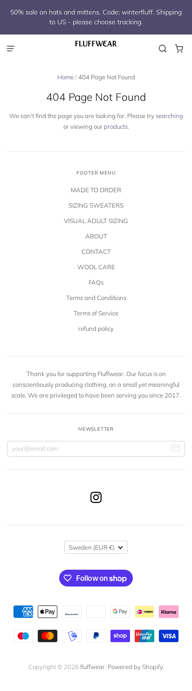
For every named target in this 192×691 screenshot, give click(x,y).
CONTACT (96, 251)
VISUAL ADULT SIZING (96, 220)
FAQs (96, 282)
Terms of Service (96, 313)
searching (169, 115)
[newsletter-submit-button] (176, 449)
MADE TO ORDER (96, 190)
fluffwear (92, 666)
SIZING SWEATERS (96, 205)
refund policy (96, 328)
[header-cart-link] (179, 48)
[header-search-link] (163, 48)
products (116, 126)
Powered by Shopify (135, 666)
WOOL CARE (96, 267)
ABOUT (96, 236)
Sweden (92, 547)
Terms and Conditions (96, 297)
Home (65, 77)
